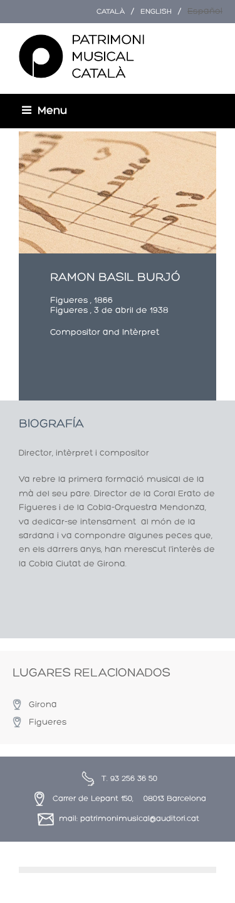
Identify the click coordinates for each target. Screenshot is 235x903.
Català (111, 12)
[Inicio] (81, 56)
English (156, 12)
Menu (52, 111)
